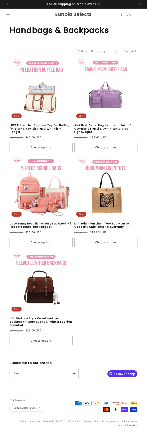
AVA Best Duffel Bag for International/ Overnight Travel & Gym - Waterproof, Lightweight (102, 129)
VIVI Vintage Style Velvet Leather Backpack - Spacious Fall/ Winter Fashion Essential (41, 322)
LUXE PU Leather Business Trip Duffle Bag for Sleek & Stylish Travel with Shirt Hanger (39, 129)
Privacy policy (91, 421)
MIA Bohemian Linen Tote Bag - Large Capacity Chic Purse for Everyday (101, 225)
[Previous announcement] (7, 4)
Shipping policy (130, 421)
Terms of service (110, 421)
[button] (8, 14)
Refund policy (73, 421)
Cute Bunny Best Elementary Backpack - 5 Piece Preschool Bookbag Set (41, 225)
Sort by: (82, 51)
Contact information (127, 425)
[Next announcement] (139, 4)
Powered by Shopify (53, 421)
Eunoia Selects (35, 421)
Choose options (41, 147)
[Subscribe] (74, 373)
